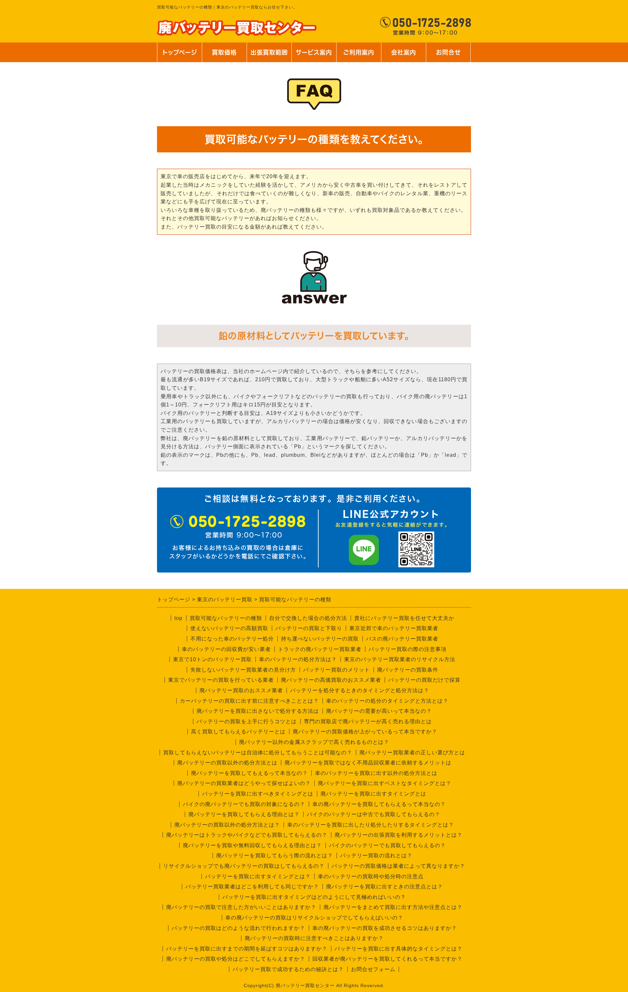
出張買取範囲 (269, 52)
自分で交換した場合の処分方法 (308, 618)
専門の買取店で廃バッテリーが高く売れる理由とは (368, 721)
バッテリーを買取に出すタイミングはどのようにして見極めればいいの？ (314, 897)
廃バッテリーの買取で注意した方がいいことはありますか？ (241, 907)
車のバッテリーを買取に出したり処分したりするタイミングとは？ (370, 825)
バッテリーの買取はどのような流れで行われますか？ (238, 928)
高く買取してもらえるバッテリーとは (238, 731)
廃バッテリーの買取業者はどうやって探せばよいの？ (244, 783)
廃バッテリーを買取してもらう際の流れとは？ (274, 855)
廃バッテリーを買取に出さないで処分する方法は (258, 711)
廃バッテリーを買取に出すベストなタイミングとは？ (384, 783)
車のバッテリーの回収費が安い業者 (226, 649)
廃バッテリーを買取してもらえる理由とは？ (244, 814)
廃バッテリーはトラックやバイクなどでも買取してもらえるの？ (246, 835)
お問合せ (447, 55)
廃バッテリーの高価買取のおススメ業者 (331, 680)
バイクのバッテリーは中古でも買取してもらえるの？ (373, 814)
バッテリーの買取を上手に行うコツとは (247, 721)
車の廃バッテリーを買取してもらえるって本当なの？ (379, 804)
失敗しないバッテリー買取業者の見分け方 (243, 670)
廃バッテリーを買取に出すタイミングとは (373, 793)
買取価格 (224, 52)
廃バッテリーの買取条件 (407, 670)
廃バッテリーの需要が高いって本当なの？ (379, 711)
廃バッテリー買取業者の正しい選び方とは (412, 752)
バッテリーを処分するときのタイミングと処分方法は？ (359, 690)
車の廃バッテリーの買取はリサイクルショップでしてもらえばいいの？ (314, 917)
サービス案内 (313, 55)
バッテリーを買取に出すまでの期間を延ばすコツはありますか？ (246, 948)
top (178, 618)
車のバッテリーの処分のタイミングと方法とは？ (387, 701)
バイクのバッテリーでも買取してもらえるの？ (387, 845)
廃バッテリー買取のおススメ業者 (241, 690)
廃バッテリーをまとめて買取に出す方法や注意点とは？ (392, 907)
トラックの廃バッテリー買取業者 (319, 649)
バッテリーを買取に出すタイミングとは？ (258, 876)
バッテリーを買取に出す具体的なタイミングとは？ (398, 948)
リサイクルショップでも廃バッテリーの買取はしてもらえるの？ (243, 866)
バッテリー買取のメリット (336, 670)
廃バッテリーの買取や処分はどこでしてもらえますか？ (235, 959)
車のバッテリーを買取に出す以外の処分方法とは (376, 773)
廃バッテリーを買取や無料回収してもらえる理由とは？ (252, 845)
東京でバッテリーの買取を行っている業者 (221, 680)
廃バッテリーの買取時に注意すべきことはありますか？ (314, 938)
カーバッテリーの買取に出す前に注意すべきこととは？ (249, 701)
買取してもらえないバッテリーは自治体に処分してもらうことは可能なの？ (257, 752)
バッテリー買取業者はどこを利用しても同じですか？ (252, 886)
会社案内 (400, 55)
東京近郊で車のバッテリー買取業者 (393, 628)
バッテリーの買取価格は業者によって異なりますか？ (398, 866)
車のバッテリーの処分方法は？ (298, 659)
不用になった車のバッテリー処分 (232, 638)
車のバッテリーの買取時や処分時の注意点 (371, 876)
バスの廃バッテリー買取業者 (402, 638)
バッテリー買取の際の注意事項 (407, 649)
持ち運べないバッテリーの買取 (320, 638)
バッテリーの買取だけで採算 (424, 680)
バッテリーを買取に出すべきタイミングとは (257, 793)
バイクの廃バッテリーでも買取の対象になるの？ (244, 804)
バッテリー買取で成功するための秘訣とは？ (288, 969)
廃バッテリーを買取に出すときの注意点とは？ (384, 886)
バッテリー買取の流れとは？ (376, 855)
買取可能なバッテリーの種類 (226, 618)
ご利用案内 (359, 55)
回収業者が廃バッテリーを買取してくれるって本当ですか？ (387, 959)
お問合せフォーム (373, 969)
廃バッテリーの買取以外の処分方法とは (227, 762)
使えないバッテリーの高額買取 (229, 628)
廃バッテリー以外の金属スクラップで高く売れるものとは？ (314, 742)
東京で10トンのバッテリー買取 (212, 659)
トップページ (179, 52)
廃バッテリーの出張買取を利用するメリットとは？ (398, 835)
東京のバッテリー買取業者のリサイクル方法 (399, 659)
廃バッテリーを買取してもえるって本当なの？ (249, 773)
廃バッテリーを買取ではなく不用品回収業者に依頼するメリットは (368, 762)
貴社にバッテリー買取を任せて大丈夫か (404, 618)
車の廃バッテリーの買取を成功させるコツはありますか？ (384, 928)
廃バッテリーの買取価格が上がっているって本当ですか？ (365, 731)
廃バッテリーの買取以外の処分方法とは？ (227, 825)
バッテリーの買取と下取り (308, 628)
